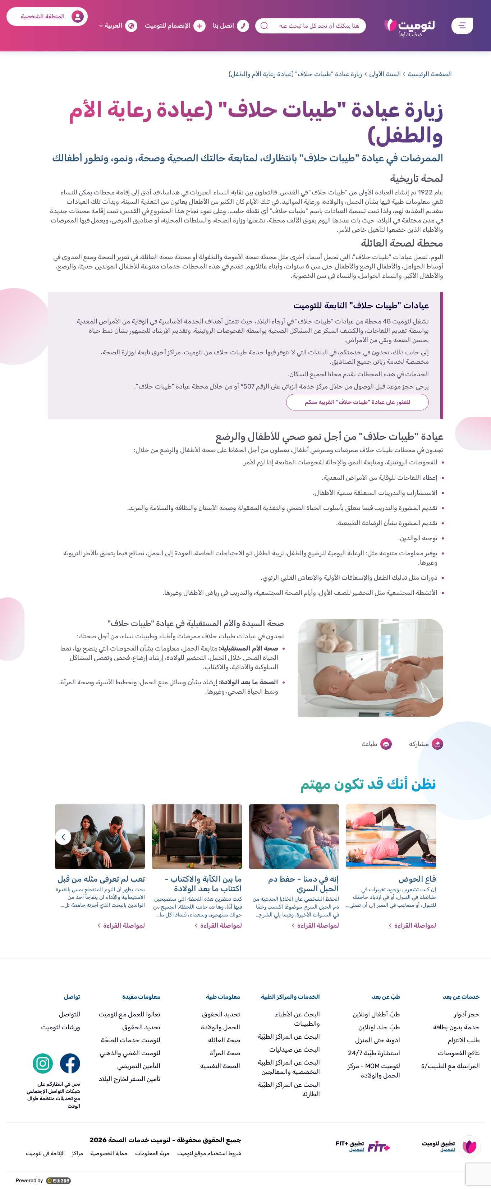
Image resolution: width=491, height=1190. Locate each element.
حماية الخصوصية (109, 1153)
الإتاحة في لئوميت (45, 1153)
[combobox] (310, 26)
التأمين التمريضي (138, 1066)
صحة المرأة (225, 1053)
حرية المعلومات (152, 1153)
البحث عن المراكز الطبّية (289, 1036)
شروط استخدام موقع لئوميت (209, 1153)
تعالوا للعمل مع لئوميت (129, 1014)
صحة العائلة (224, 1040)
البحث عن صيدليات (294, 1049)
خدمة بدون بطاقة (456, 1027)
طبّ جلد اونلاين (379, 1027)
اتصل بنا (223, 25)
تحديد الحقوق (221, 1014)
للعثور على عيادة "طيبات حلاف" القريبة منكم (357, 402)
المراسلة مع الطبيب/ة (450, 1066)
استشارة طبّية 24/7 (374, 1053)
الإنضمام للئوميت (168, 25)
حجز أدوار (467, 1014)
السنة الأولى (385, 74)
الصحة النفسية (220, 1066)
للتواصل (69, 1014)
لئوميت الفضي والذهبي (130, 1053)
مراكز (77, 1153)
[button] (63, 837)
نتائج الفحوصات (459, 1053)
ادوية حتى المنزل (377, 1040)
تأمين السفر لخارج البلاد (129, 1079)
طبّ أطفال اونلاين (376, 1014)
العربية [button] (113, 25)
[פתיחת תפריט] (462, 26)
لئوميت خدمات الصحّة (130, 1040)
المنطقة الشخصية (43, 16)
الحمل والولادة (220, 1027)
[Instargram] (43, 1063)
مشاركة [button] (419, 744)
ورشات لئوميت (60, 1027)
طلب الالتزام (464, 1040)
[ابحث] (70, 1063)
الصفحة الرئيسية (430, 74)
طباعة (369, 744)
